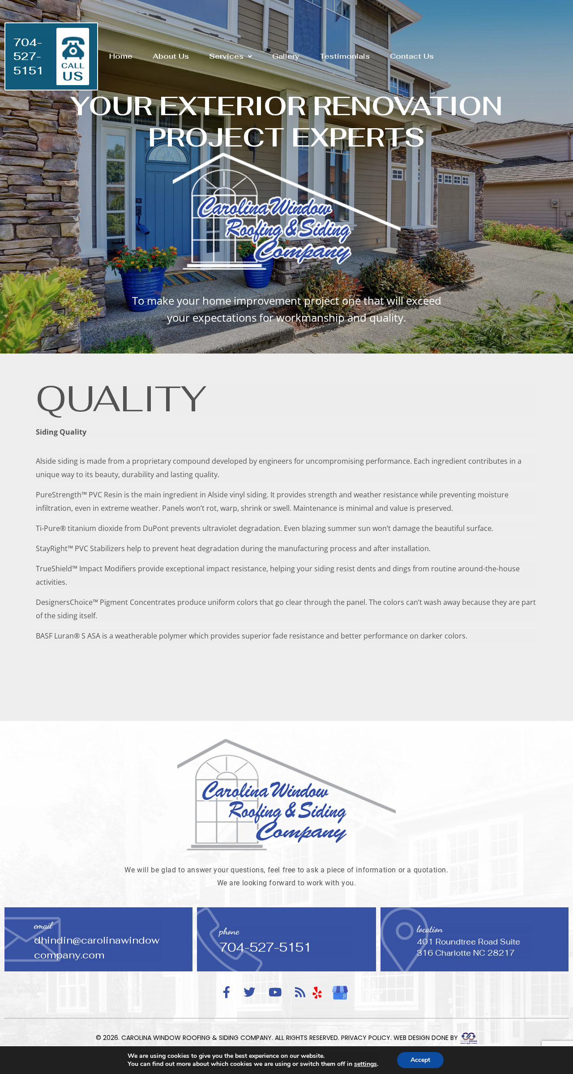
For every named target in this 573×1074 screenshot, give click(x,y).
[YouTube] (275, 992)
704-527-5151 (28, 56)
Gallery (285, 56)
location (430, 929)
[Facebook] (226, 992)
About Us (171, 56)
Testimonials (345, 56)
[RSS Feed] (300, 992)
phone (229, 931)
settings (365, 1064)
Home (121, 56)
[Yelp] (317, 992)
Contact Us (412, 56)
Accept (420, 1060)
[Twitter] (249, 992)
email (43, 925)
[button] (230, 56)
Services (226, 56)
